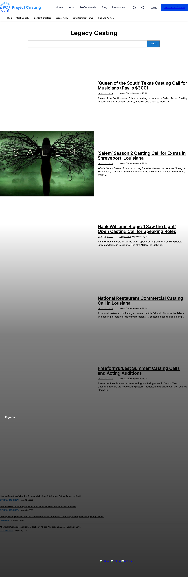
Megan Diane (125, 93)
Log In (154, 7)
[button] (142, 7)
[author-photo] (117, 93)
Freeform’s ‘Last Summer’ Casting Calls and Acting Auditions (139, 371)
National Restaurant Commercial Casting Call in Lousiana (140, 300)
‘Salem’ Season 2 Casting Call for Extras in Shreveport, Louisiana (142, 155)
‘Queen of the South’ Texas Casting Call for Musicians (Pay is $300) (142, 85)
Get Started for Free (174, 7)
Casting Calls (105, 93)
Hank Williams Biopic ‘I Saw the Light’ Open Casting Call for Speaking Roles (137, 229)
